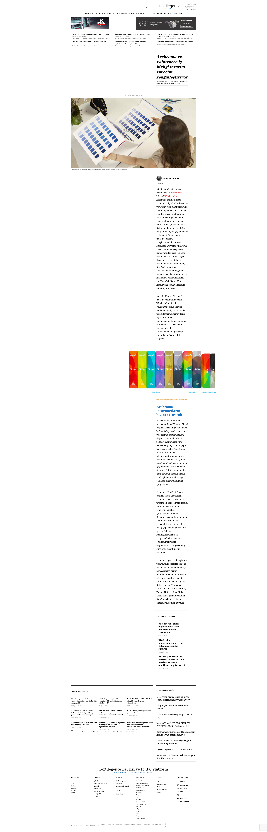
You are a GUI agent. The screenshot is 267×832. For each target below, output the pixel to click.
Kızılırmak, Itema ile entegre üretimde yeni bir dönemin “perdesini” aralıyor (112, 725)
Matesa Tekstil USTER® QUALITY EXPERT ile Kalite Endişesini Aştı (173, 724)
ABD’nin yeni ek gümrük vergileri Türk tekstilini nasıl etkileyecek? (110, 701)
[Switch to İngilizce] (177, 13)
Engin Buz (175, 178)
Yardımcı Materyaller (162, 81)
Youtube (183, 798)
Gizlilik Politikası (162, 784)
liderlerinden (171, 196)
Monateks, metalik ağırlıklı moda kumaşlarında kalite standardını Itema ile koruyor (140, 725)
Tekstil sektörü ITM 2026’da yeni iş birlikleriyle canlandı (84, 724)
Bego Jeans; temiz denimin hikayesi (180, 41)
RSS (181, 792)
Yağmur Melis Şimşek (122, 786)
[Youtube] (178, 798)
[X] (162, 89)
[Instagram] (178, 785)
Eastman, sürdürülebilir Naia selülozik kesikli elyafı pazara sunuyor (175, 733)
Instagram (184, 785)
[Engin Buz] (159, 178)
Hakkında (160, 787)
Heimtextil (139, 781)
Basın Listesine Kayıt (100, 783)
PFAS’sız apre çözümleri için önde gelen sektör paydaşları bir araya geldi (84, 701)
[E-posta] (176, 89)
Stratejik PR (97, 794)
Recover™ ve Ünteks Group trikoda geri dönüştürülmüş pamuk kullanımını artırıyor (82, 713)
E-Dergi (96, 796)
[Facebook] (157, 89)
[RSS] (178, 792)
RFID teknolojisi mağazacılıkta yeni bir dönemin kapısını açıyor (139, 712)
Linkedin (183, 788)
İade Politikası (161, 782)
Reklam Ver (97, 789)
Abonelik (96, 786)
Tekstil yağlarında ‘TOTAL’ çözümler (174, 749)
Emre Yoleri (119, 794)
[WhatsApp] (171, 89)
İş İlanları (96, 781)
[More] (186, 89)
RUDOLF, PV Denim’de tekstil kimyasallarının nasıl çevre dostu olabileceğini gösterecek (171, 661)
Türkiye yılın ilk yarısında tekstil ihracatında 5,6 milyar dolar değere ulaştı (175, 35)
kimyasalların (175, 192)
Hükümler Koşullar (162, 789)
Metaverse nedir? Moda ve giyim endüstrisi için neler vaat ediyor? (173, 698)
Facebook (183, 782)
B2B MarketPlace (99, 791)
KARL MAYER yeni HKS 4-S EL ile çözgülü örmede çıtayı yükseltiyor (140, 701)
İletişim (159, 792)
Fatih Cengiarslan (121, 781)
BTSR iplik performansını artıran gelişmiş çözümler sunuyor (170, 644)
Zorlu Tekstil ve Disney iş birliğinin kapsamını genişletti (174, 742)
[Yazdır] (181, 89)
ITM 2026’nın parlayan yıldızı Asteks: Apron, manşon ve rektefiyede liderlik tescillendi (111, 713)
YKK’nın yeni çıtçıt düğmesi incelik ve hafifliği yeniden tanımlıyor (168, 628)
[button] (146, 7)
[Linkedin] (166, 89)
